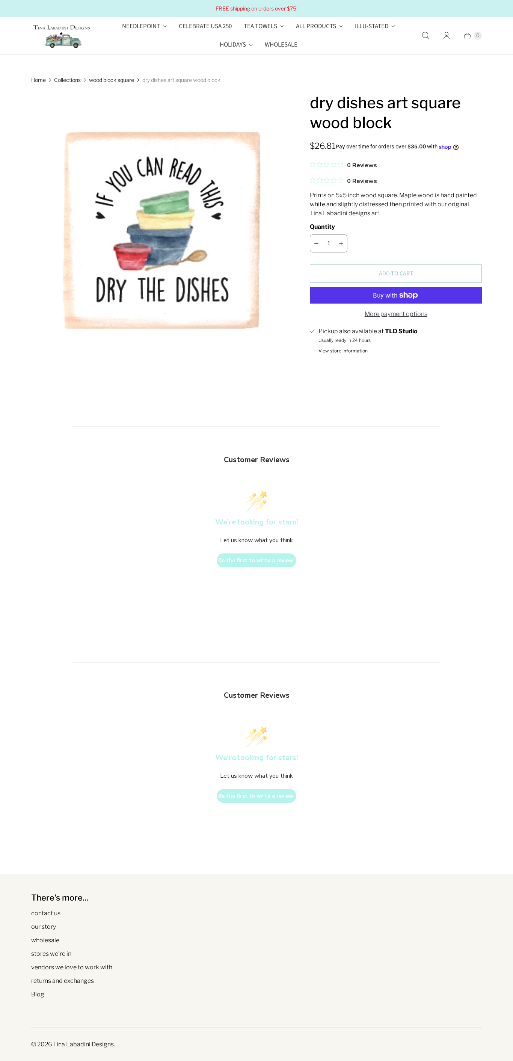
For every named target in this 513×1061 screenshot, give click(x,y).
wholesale (45, 940)
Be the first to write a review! (256, 560)
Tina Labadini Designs (83, 1044)
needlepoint (141, 26)
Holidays (233, 44)
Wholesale (281, 44)
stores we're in (51, 953)
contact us (45, 913)
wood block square (111, 80)
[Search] (425, 36)
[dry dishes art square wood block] (160, 222)
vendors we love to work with (71, 967)
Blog (37, 994)
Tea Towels (260, 26)
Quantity (322, 226)
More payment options (396, 313)
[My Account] (446, 36)
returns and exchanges (62, 980)
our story (43, 926)
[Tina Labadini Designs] (61, 35)
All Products (316, 26)
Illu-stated (371, 26)
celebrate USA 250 (205, 26)
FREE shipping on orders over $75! (256, 8)
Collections (67, 80)
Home (38, 80)
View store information (343, 351)
